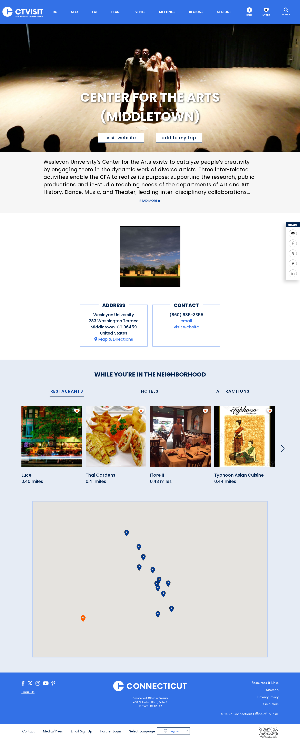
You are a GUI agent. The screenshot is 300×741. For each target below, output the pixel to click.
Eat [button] (95, 11)
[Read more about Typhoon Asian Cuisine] (244, 439)
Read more (148, 200)
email (186, 321)
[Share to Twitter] (293, 253)
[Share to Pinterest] (293, 263)
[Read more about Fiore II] (180, 439)
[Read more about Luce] (51, 439)
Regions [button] (196, 11)
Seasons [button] (224, 11)
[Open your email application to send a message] (293, 233)
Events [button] (139, 11)
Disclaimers (270, 703)
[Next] (283, 448)
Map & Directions (115, 339)
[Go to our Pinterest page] (53, 683)
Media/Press (53, 731)
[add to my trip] (77, 411)
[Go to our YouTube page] (46, 683)
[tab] (67, 391)
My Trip (266, 15)
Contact (28, 731)
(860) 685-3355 (186, 315)
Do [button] (55, 11)
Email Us (27, 691)
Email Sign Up (81, 731)
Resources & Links (265, 682)
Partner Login (110, 731)
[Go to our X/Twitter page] (30, 683)
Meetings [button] (167, 11)
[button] (139, 567)
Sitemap (272, 689)
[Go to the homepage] (22, 11)
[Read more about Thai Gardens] (116, 439)
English (174, 731)
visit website (121, 138)
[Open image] (150, 256)
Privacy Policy (268, 696)
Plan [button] (115, 11)
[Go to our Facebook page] (23, 683)
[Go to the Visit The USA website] (268, 732)
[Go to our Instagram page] (38, 683)
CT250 (249, 15)
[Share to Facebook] (293, 243)
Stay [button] (74, 11)
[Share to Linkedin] (293, 273)
